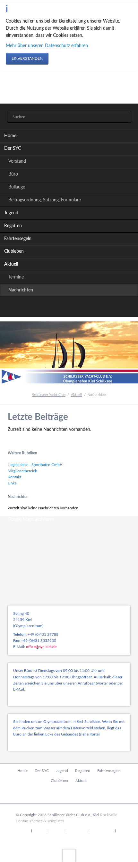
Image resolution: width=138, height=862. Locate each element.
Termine (16, 277)
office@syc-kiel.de (41, 647)
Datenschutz (102, 831)
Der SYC (12, 148)
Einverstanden (27, 58)
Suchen (124, 117)
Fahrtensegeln (17, 239)
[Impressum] (83, 307)
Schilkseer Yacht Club (48, 395)
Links (12, 483)
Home (10, 136)
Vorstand (17, 161)
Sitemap (56, 831)
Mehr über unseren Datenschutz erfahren (47, 46)
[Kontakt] (69, 307)
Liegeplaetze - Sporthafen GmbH (35, 465)
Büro (13, 174)
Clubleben (14, 251)
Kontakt (14, 477)
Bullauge (16, 187)
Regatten (13, 226)
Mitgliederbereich (22, 471)
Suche (39, 831)
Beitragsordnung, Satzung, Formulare (44, 200)
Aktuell (11, 264)
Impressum (77, 831)
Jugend (11, 213)
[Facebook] (54, 307)
